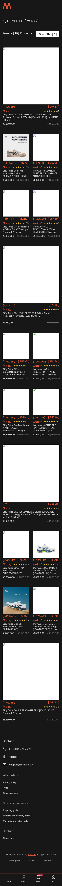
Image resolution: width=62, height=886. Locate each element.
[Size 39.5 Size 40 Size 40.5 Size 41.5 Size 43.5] (46, 402)
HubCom (32, 854)
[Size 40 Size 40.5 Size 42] (46, 147)
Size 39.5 (12, 107)
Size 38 (51, 219)
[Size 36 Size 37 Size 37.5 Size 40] (31, 473)
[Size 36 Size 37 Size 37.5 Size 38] (46, 600)
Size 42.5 (31, 113)
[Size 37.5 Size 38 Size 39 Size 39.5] (46, 203)
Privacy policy (10, 782)
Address (13, 756)
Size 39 (16, 169)
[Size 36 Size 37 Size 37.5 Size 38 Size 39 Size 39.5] (46, 346)
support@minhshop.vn (21, 764)
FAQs (5, 788)
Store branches (10, 793)
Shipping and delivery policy (17, 815)
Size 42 (51, 107)
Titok (31, 860)
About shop (8, 838)
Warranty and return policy (16, 821)
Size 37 (50, 362)
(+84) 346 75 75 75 (20, 749)
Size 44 (20, 424)
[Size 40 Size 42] (16, 544)
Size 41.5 (42, 107)
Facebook (48, 860)
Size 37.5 (20, 163)
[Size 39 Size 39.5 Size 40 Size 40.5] (31, 274)
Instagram (14, 860)
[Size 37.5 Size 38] (16, 346)
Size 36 (10, 163)
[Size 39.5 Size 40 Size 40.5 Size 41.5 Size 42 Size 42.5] (31, 75)
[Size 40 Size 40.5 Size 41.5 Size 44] (16, 402)
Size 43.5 (46, 430)
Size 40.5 (31, 107)
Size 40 (21, 107)
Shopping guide (10, 810)
